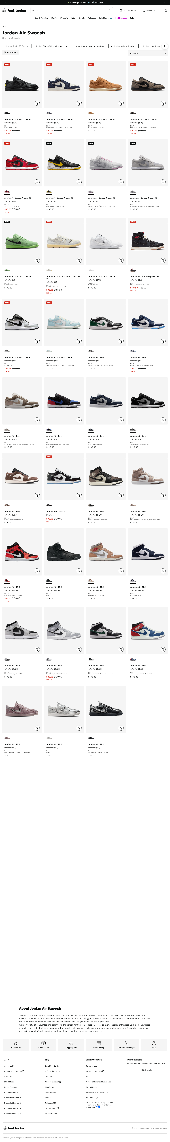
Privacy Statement (94, 1071)
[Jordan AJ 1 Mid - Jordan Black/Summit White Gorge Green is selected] (91, 659)
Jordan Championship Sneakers (89, 46)
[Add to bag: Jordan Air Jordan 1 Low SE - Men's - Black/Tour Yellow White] (79, 181)
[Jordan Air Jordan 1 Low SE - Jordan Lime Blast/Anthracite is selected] (7, 270)
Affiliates (8, 1076)
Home (4, 26)
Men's (54, 18)
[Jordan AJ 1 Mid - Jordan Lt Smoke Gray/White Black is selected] (7, 659)
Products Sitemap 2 (12, 1097)
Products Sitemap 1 (12, 1092)
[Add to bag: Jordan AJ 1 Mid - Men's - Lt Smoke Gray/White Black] (37, 649)
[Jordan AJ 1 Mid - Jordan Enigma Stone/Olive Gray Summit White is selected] (133, 505)
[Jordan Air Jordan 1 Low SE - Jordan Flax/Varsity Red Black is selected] (91, 113)
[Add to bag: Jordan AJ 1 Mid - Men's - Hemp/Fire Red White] (121, 570)
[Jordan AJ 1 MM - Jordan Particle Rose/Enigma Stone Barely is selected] (7, 738)
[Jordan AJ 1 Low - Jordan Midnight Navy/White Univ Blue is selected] (133, 351)
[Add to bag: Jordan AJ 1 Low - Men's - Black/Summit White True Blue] (79, 419)
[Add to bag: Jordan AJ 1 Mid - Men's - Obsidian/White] (163, 570)
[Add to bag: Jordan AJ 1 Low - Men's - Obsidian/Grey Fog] (121, 419)
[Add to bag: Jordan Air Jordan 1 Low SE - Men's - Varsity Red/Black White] (37, 181)
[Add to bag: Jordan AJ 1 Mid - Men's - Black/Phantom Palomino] (121, 495)
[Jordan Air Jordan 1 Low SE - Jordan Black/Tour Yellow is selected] (7, 113)
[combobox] (72, 10)
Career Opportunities (13, 1071)
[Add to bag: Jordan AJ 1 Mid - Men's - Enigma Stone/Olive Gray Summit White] (163, 495)
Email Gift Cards (52, 1066)
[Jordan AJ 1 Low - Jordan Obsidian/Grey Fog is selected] (91, 430)
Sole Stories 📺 (105, 18)
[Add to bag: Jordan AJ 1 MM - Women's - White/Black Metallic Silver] (121, 728)
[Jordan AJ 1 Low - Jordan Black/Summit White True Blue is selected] (49, 430)
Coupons (48, 1076)
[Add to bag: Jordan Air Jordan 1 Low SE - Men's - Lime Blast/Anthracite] (37, 260)
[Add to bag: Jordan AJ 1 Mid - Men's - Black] (79, 570)
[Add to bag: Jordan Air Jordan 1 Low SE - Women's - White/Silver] (121, 260)
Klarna (48, 1097)
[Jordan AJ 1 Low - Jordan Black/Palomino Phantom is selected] (7, 505)
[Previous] (5, 2)
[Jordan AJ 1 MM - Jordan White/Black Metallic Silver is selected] (91, 738)
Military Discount (52, 1082)
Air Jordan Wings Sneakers (123, 46)
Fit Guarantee (51, 1113)
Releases (92, 18)
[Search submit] (110, 10)
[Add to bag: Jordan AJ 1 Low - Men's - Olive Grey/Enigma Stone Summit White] (37, 419)
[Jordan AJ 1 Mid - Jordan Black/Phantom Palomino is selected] (91, 505)
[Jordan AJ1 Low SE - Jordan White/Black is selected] (49, 505)
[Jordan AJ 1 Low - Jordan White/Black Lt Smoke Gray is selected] (133, 430)
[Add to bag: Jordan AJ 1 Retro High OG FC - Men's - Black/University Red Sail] (163, 260)
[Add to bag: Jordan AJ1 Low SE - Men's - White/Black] (79, 495)
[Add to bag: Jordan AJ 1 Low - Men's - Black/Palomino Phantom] (37, 495)
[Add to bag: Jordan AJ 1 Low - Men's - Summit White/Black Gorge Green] (121, 341)
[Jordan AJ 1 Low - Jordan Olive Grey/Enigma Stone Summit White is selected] (7, 430)
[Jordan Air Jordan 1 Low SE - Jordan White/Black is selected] (7, 351)
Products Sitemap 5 (12, 1113)
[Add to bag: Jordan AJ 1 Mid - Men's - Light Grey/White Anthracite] (79, 649)
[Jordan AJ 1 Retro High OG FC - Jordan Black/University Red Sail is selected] (133, 270)
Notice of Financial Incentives (98, 1082)
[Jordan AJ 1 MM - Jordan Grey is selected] (49, 738)
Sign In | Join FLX (153, 10)
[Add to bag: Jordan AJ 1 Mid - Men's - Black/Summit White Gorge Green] (121, 649)
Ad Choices (90, 1097)
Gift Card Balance (52, 1071)
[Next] (164, 2)
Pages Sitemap (10, 1087)
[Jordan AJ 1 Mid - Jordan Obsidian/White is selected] (133, 581)
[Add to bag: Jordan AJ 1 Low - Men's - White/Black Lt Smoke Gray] (163, 419)
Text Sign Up (50, 1092)
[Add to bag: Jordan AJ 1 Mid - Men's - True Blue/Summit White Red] (163, 649)
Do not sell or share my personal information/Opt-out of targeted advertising (99, 1104)
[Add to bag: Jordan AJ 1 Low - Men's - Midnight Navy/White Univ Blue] (163, 341)
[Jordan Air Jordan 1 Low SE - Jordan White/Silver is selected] (91, 270)
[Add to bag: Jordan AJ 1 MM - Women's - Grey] (79, 728)
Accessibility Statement (96, 1092)
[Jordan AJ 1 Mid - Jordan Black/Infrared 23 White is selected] (7, 581)
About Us (8, 1066)
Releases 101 (50, 1103)
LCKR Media (9, 1082)
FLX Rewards (121, 18)
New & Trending (41, 18)
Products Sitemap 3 (12, 1103)
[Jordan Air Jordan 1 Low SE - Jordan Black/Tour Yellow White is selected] (49, 192)
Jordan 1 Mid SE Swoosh (17, 46)
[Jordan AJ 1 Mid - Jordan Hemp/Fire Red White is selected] (91, 581)
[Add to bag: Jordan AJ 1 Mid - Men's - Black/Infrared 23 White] (37, 570)
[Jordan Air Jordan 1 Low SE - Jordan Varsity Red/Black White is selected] (7, 192)
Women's (64, 18)
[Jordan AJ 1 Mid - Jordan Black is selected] (49, 581)
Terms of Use (91, 1066)
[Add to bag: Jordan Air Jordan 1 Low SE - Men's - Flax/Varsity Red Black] (121, 103)
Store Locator (51, 1108)
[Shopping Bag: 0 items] (166, 10)
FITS (88, 1076)
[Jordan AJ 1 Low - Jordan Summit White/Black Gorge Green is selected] (91, 351)
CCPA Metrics (91, 1087)
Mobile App (49, 1087)
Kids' (73, 18)
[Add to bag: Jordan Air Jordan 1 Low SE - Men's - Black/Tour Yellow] (37, 103)
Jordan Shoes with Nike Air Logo (51, 46)
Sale (132, 18)
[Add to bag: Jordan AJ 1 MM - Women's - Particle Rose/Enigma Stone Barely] (37, 728)
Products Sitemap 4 (12, 1108)
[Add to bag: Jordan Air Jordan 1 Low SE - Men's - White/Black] (37, 341)
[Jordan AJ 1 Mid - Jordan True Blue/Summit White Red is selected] (133, 659)
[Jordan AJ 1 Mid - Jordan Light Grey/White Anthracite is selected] (49, 659)
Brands (81, 18)
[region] (85, 2)
